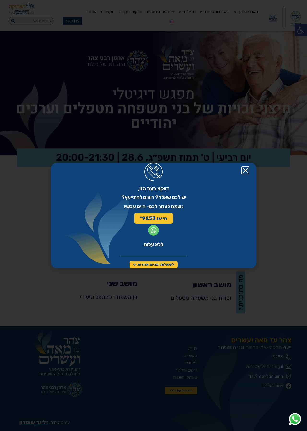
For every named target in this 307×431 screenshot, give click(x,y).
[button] (245, 170)
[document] (153, 215)
